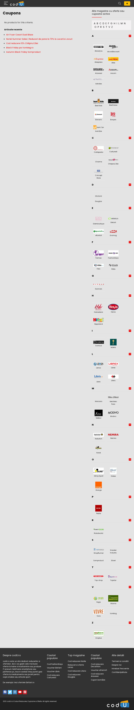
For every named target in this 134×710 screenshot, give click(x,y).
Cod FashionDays (55, 664)
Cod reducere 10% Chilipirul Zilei (22, 43)
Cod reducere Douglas (74, 675)
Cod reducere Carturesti (53, 676)
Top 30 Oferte (127, 3)
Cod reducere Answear (97, 675)
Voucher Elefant (54, 667)
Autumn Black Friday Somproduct (23, 51)
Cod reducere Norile (77, 661)
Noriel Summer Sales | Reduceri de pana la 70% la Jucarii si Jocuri (39, 39)
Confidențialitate (119, 672)
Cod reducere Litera (77, 671)
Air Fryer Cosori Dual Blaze (19, 34)
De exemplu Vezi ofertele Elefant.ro (18, 682)
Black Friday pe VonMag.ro (20, 47)
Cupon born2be (98, 680)
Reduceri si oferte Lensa (76, 666)
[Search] (119, 3)
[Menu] (6, 3)
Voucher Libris (53, 671)
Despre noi (116, 665)
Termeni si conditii (120, 661)
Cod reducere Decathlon (97, 665)
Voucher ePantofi (99, 670)
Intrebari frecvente (120, 668)
